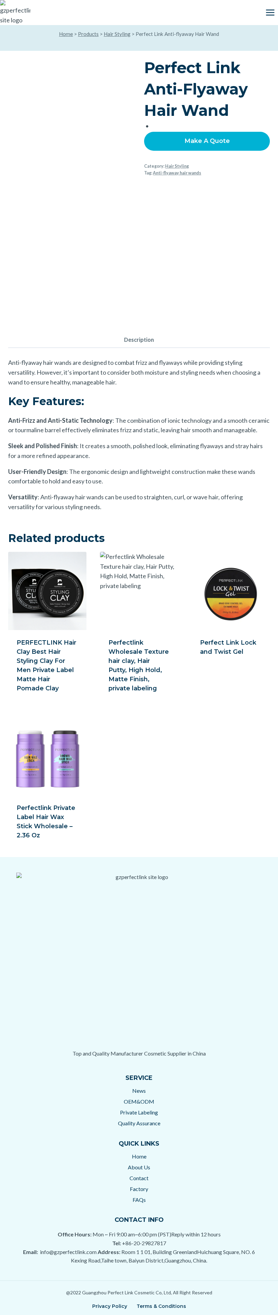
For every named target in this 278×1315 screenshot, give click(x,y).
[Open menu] (270, 12)
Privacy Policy (109, 1306)
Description (139, 339)
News (139, 1090)
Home (66, 34)
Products (88, 34)
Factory (139, 1189)
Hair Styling (117, 34)
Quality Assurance (139, 1123)
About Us (139, 1167)
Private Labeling (139, 1112)
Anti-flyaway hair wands (177, 172)
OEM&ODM (139, 1101)
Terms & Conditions (161, 1306)
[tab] (139, 340)
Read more (217, 674)
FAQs (139, 1199)
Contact (139, 1178)
